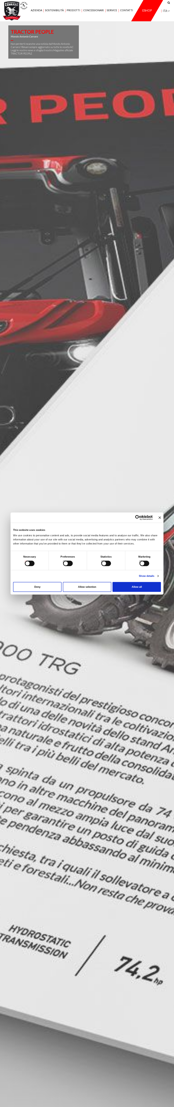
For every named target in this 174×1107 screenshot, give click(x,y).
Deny (37, 586)
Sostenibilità (54, 10)
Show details (146, 575)
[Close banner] (160, 517)
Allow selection (87, 586)
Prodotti (73, 10)
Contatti (126, 10)
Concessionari (93, 10)
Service (112, 10)
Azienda (36, 10)
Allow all (137, 586)
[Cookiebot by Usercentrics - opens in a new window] (138, 517)
